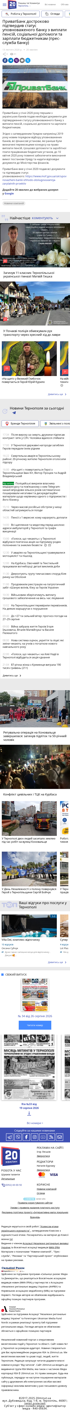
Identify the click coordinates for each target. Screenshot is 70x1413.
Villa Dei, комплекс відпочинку (21, 939)
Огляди (55, 14)
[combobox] (44, 218)
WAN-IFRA (54, 1247)
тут (11, 1239)
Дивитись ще (58, 394)
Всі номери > (35, 1123)
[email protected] (35, 1403)
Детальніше (8, 1178)
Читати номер (35, 1025)
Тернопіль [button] (23, 6)
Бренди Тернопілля (23, 423)
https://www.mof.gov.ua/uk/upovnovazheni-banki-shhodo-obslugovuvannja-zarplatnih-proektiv (34, 179)
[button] (4, 4)
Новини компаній (14, 203)
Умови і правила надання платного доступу (35, 1207)
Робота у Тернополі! (23, 14)
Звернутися (43, 1155)
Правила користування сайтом (35, 1202)
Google (9, 193)
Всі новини (50, 4)
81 (13, 54)
